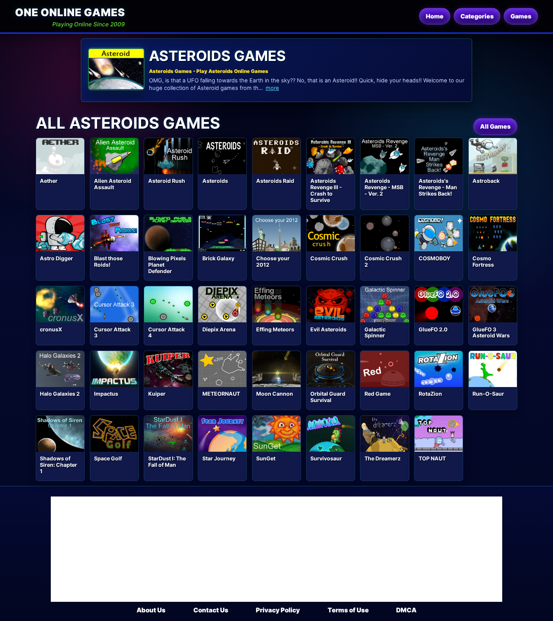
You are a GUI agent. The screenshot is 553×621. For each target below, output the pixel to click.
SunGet (265, 458)
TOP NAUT (432, 458)
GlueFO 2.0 (433, 329)
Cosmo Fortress (483, 261)
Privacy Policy (278, 610)
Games (520, 16)
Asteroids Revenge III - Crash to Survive (326, 190)
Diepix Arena (218, 329)
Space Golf (108, 458)
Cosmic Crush (329, 258)
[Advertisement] (276, 549)
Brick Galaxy (218, 258)
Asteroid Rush (166, 181)
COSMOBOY (434, 258)
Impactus (106, 393)
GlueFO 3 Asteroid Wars (491, 332)
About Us (151, 610)
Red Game (377, 393)
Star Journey (218, 458)
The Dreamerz (383, 458)
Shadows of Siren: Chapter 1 (58, 464)
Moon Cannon (274, 393)
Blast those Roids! (108, 261)
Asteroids (215, 181)
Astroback (486, 181)
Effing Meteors (275, 329)
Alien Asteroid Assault (112, 184)
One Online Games (70, 12)
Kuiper (157, 393)
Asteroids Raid (275, 181)
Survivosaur (326, 458)
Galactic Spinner (375, 332)
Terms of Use (348, 610)
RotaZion (430, 393)
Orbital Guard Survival (327, 396)
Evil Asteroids (328, 329)
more (272, 88)
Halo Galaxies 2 (60, 393)
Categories (477, 16)
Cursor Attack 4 (166, 332)
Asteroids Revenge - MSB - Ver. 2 (384, 187)
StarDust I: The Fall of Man (167, 461)
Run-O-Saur (488, 393)
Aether (49, 181)
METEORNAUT (221, 393)
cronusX (51, 329)
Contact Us (210, 610)
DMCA (406, 610)
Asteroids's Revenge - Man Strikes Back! (438, 187)
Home (435, 16)
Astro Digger (56, 258)
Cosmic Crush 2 (383, 261)
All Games (495, 126)
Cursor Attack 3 (112, 332)
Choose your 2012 (273, 261)
